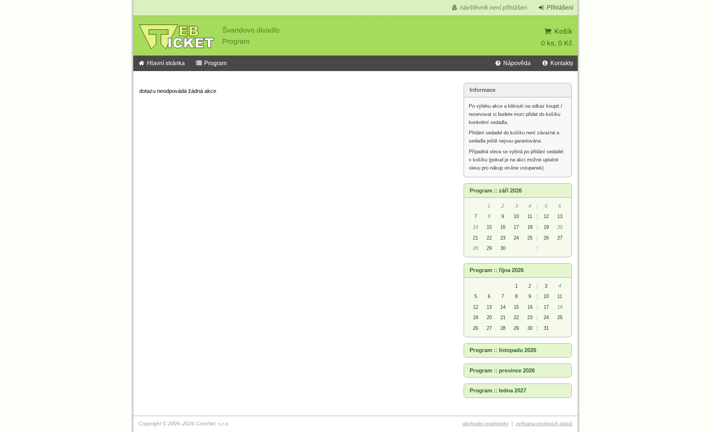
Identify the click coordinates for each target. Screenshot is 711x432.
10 (516, 216)
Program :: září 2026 (496, 191)
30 (502, 248)
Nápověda (516, 63)
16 (502, 227)
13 (560, 216)
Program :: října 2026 (497, 270)
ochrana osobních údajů (544, 423)
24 (516, 238)
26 (546, 238)
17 (516, 227)
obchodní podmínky (485, 423)
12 (546, 216)
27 (560, 238)
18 (530, 227)
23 (502, 238)
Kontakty (561, 63)
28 (502, 328)
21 (475, 238)
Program (215, 63)
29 (489, 248)
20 (489, 317)
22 (489, 238)
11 (529, 216)
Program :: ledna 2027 (498, 391)
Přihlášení (559, 7)
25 (530, 238)
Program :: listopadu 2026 (503, 350)
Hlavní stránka (165, 63)
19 (546, 227)
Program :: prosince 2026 (502, 371)
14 (502, 307)
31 (546, 328)
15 (489, 227)
